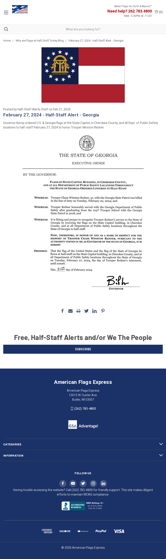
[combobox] (83, 29)
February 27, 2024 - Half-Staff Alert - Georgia (51, 114)
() (160, 12)
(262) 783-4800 (85, 409)
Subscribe (83, 349)
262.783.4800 (140, 11)
